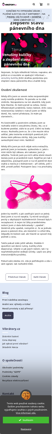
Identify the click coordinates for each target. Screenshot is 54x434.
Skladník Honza (10, 347)
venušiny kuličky (9, 78)
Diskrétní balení (10, 336)
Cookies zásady (10, 376)
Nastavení (26, 429)
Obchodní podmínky (12, 368)
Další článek (40, 277)
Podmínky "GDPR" (11, 372)
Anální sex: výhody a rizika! (16, 304)
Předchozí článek (17, 277)
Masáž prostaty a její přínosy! (17, 309)
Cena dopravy (9, 340)
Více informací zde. (26, 412)
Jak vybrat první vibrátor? (15, 343)
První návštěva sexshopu (15, 300)
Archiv (8, 315)
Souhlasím (28, 420)
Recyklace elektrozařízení (15, 381)
